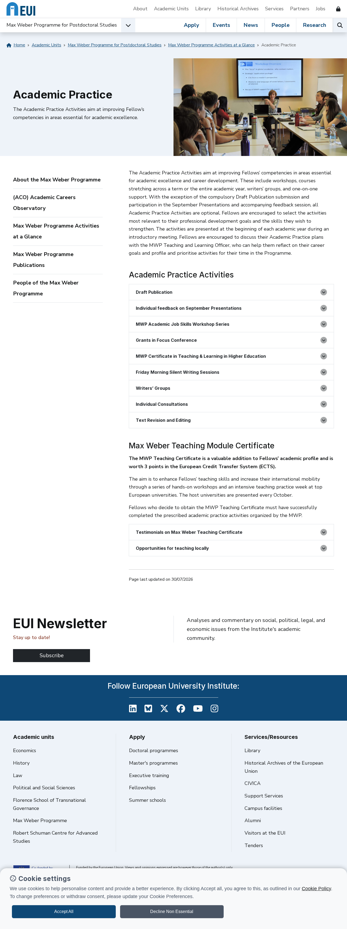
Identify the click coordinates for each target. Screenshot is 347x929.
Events (221, 25)
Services (274, 8)
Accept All (63, 911)
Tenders (254, 845)
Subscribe (52, 655)
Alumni (253, 820)
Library (203, 8)
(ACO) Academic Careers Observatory (44, 203)
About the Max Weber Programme (57, 179)
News (250, 25)
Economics (24, 750)
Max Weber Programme (40, 820)
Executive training (149, 775)
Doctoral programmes (153, 750)
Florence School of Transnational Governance (49, 804)
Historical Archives (238, 8)
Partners (299, 8)
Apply (191, 25)
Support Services (264, 796)
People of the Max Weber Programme (46, 288)
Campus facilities (263, 808)
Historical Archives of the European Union (284, 767)
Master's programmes (153, 763)
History (21, 763)
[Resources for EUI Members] (336, 9)
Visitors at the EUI (265, 833)
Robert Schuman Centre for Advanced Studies (55, 837)
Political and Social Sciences (44, 787)
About (140, 8)
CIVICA (253, 783)
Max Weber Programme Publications (43, 260)
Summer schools (147, 800)
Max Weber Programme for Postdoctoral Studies (62, 25)
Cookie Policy (316, 888)
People (280, 25)
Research (314, 25)
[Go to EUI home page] (21, 9)
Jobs (320, 8)
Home (19, 45)
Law (17, 775)
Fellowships (142, 787)
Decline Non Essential (171, 911)
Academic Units (171, 8)
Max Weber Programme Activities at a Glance (211, 45)
